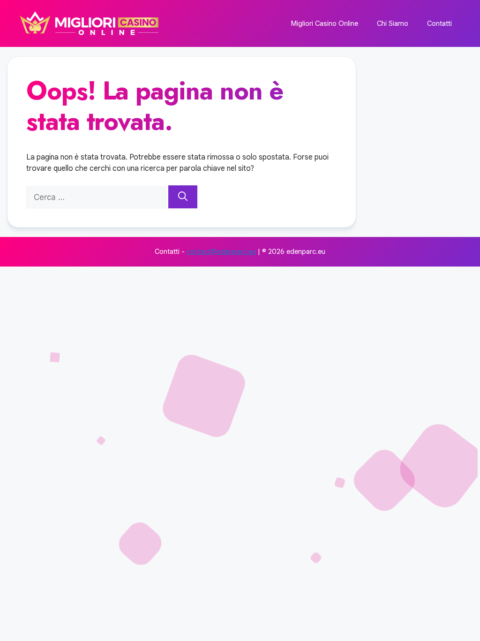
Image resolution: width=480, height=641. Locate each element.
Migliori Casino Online (324, 23)
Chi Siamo (392, 23)
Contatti (439, 23)
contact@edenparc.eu (221, 251)
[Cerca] (182, 197)
